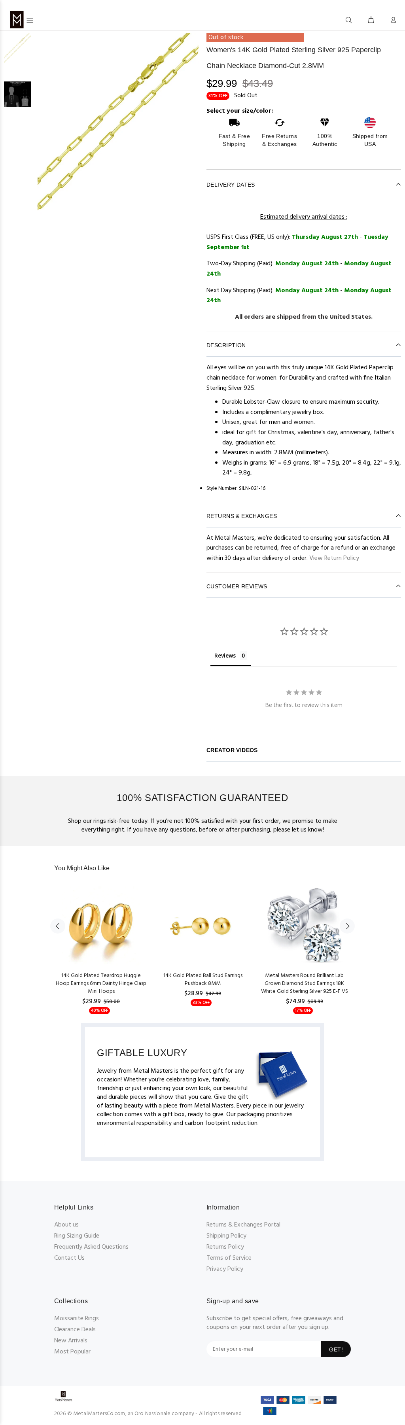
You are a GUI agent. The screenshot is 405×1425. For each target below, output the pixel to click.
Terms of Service (229, 1258)
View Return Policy (334, 558)
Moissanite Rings (76, 1318)
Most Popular (72, 1352)
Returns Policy (225, 1247)
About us (66, 1225)
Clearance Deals (75, 1330)
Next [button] (347, 926)
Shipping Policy (226, 1236)
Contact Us (69, 1258)
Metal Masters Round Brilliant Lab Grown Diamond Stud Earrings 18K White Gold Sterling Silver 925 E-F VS (304, 983)
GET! (336, 1349)
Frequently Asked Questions (91, 1247)
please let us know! (298, 830)
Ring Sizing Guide (76, 1236)
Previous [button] (57, 926)
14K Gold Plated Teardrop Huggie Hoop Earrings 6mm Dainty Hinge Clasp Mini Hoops (101, 983)
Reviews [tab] (225, 655)
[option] (17, 57)
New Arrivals (70, 1341)
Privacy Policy (224, 1269)
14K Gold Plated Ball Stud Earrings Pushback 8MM (202, 979)
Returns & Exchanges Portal (243, 1225)
